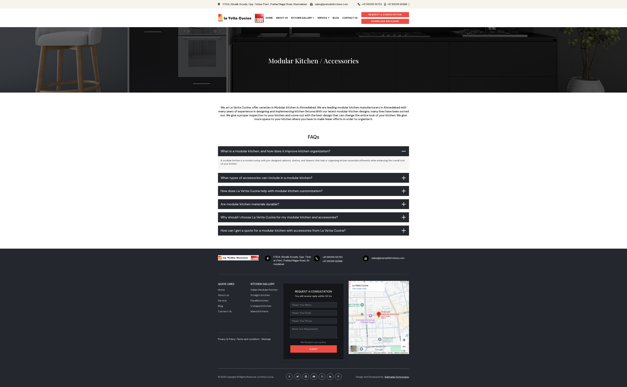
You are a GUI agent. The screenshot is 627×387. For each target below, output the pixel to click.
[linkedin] (305, 376)
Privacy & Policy (226, 339)
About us (223, 295)
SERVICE (322, 17)
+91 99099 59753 (372, 4)
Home (221, 289)
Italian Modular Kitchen (264, 289)
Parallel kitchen (259, 300)
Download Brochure (385, 21)
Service (222, 300)
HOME (269, 17)
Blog (336, 17)
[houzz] (330, 376)
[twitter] (297, 376)
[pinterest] (338, 376)
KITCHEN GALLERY (301, 17)
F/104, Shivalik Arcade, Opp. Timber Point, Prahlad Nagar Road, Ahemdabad (265, 4)
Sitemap (266, 339)
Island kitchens (259, 311)
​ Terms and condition (247, 339)
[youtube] (314, 376)
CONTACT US (350, 17)
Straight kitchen (260, 295)
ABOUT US (282, 17)
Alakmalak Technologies (397, 377)
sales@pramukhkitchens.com (331, 4)
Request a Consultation (385, 14)
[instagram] (322, 376)
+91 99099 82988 (397, 4)
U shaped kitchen (261, 306)
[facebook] (289, 376)
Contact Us (225, 311)
